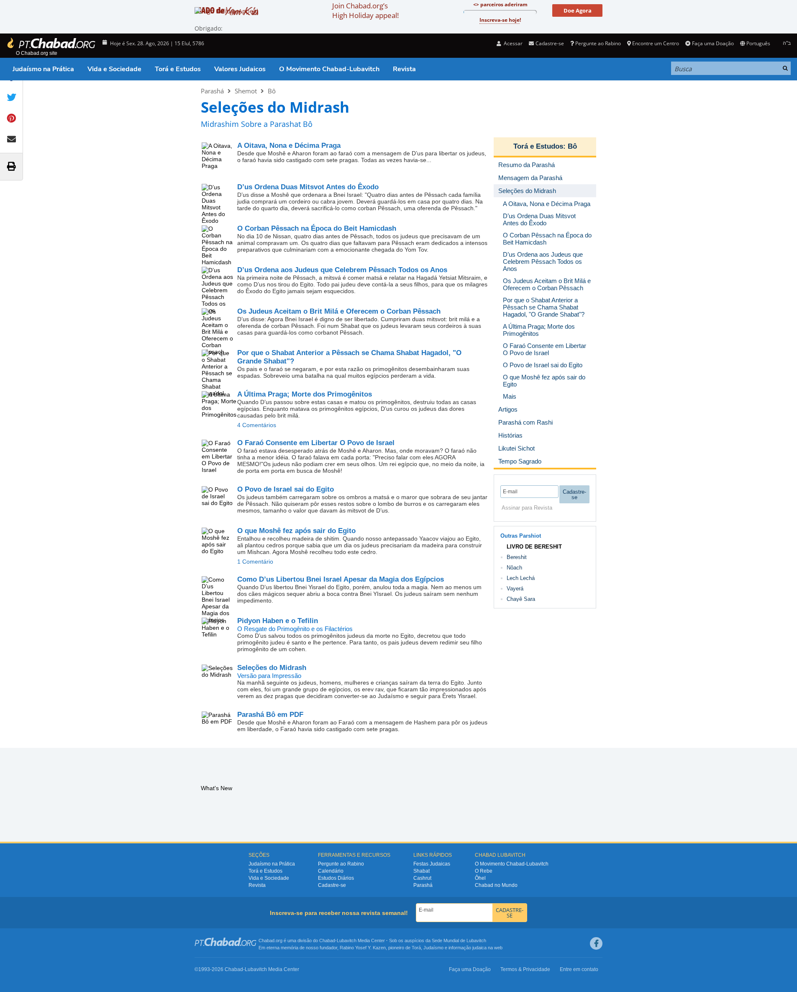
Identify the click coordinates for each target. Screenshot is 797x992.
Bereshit (517, 557)
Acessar (512, 43)
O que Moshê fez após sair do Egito (296, 531)
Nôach (514, 567)
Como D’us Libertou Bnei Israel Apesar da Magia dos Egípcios (340, 579)
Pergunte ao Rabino (598, 43)
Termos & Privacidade (525, 969)
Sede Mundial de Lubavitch (459, 940)
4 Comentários (256, 425)
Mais (509, 396)
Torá (416, 947)
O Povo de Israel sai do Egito (285, 489)
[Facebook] (596, 943)
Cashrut (422, 878)
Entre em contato (579, 969)
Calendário (330, 871)
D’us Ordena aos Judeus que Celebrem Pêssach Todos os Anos (342, 270)
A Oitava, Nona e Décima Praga (289, 145)
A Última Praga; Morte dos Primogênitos (304, 394)
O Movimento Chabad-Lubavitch (329, 69)
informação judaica (467, 947)
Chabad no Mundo (496, 885)
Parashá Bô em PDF (270, 715)
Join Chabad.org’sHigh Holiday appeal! (365, 10)
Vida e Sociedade (114, 69)
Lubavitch (346, 940)
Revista (404, 69)
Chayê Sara (521, 599)
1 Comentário (255, 561)
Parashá (212, 91)
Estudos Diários (336, 878)
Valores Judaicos (240, 69)
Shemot (246, 91)
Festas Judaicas (431, 864)
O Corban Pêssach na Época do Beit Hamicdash (316, 228)
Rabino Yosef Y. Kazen (363, 947)
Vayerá (515, 588)
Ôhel (480, 878)
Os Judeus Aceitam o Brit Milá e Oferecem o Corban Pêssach (339, 311)
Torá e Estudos (178, 69)
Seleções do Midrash (271, 668)
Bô (272, 91)
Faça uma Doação (712, 43)
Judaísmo (433, 947)
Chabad (327, 940)
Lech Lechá (521, 578)
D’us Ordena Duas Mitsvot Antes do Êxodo (308, 187)
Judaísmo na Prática (43, 69)
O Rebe (483, 871)
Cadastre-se (332, 885)
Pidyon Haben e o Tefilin (277, 621)
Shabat (421, 871)
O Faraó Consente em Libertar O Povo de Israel (316, 443)
